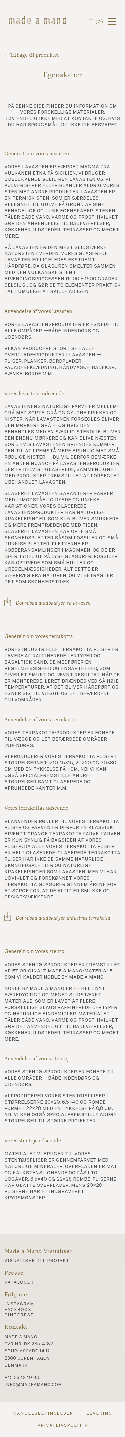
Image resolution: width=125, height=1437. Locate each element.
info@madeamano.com (33, 1384)
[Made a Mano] (37, 21)
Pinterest (19, 1315)
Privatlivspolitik (62, 1425)
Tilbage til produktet (34, 55)
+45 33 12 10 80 (21, 1377)
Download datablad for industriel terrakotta (63, 918)
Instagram (19, 1304)
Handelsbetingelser (43, 1413)
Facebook (17, 1309)
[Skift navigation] (112, 21)
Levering (99, 1413)
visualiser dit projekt (36, 1260)
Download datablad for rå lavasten (53, 603)
